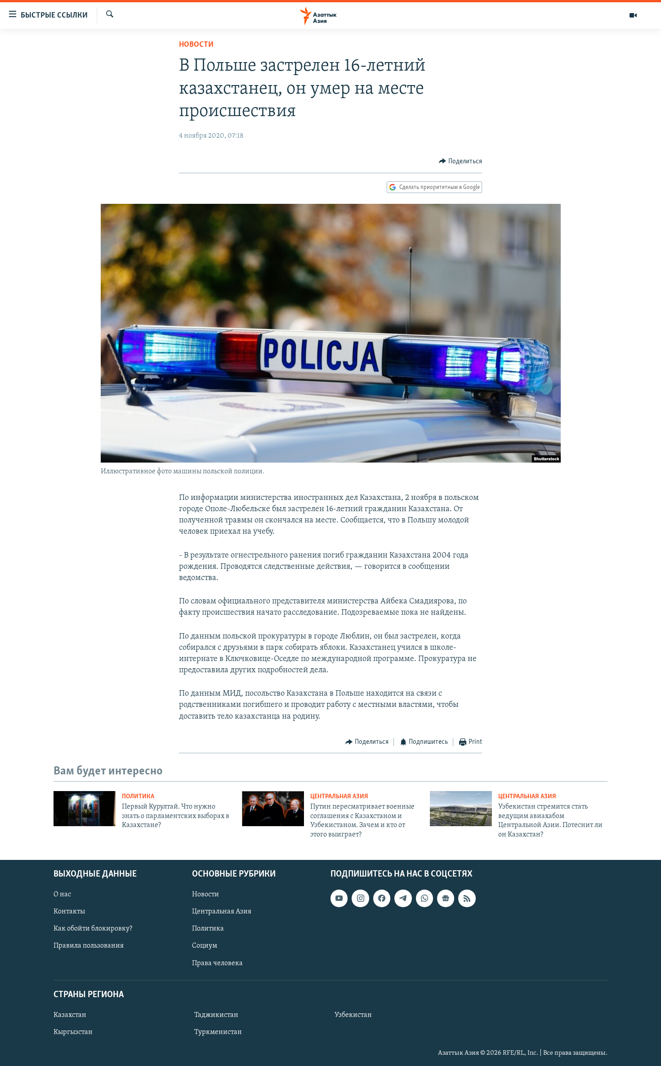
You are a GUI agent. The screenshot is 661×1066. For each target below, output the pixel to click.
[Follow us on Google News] (445, 898)
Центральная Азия (339, 796)
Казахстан (70, 1015)
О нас (62, 894)
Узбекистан (353, 1015)
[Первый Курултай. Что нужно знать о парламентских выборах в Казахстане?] (85, 808)
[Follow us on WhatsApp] (424, 898)
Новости (196, 45)
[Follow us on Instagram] (360, 898)
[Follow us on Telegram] (402, 898)
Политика (138, 796)
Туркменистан (218, 1032)
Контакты (69, 911)
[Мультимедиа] (633, 15)
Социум (204, 945)
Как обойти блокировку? (93, 928)
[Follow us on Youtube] (339, 898)
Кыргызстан (73, 1032)
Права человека (217, 963)
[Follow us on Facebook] (381, 898)
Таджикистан (216, 1015)
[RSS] (466, 898)
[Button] (460, 161)
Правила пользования (89, 945)
